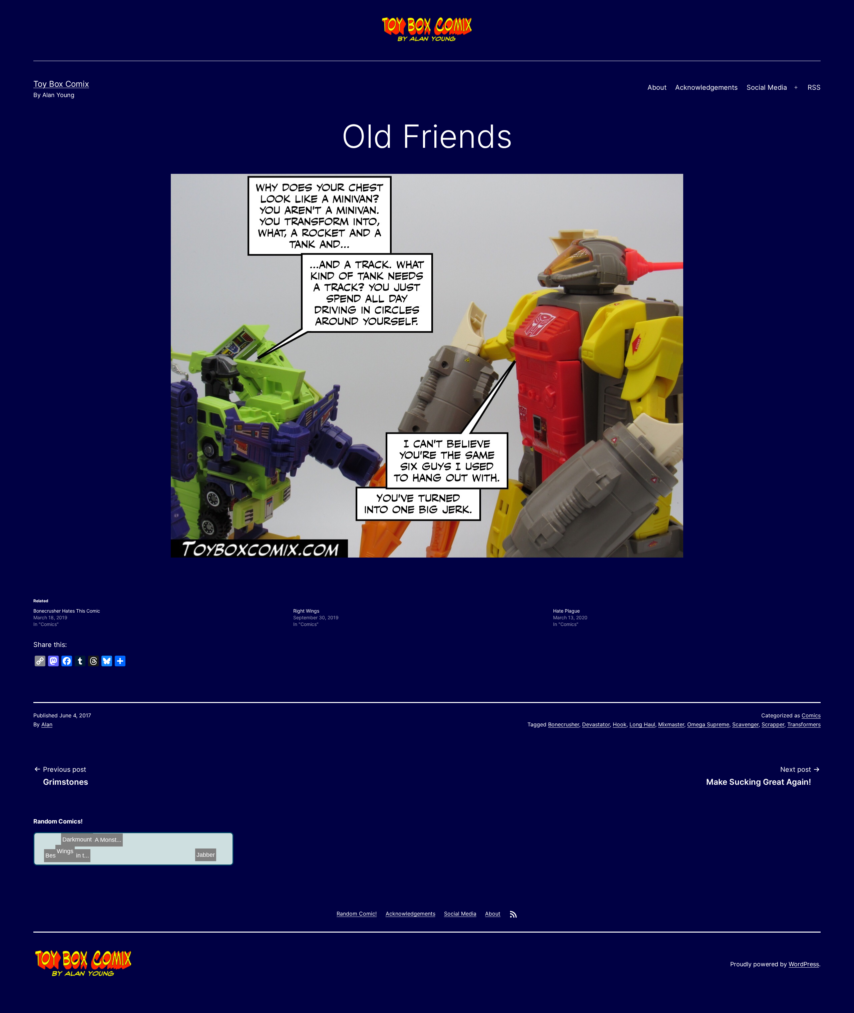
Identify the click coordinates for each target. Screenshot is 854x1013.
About (657, 87)
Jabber (197, 852)
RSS (814, 87)
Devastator (596, 724)
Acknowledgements (706, 87)
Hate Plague (566, 611)
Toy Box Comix (61, 84)
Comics (811, 715)
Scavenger (745, 724)
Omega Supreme (708, 724)
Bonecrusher (563, 724)
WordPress (804, 964)
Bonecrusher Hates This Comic (66, 611)
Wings (147, 852)
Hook (619, 724)
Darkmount (88, 850)
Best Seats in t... (135, 848)
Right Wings (306, 611)
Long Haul (642, 724)
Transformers (804, 724)
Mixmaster (671, 724)
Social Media (767, 87)
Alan (46, 724)
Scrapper (773, 724)
